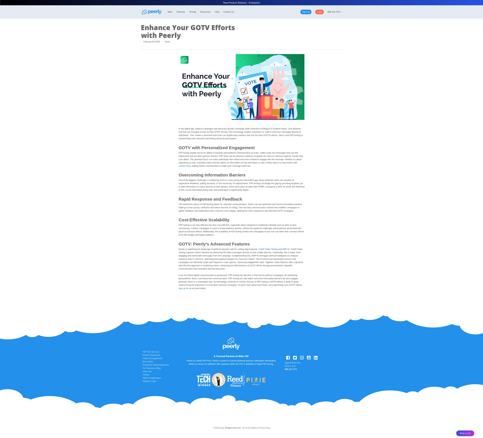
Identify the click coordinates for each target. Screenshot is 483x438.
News (167, 42)
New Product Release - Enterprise (241, 2)
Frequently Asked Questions (156, 365)
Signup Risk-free (292, 363)
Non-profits (148, 361)
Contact (146, 374)
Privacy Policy (264, 428)
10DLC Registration (152, 378)
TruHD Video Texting (268, 249)
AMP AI (285, 249)
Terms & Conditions (250, 428)
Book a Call (290, 366)
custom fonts (185, 166)
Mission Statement (151, 355)
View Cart (147, 371)
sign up (182, 288)
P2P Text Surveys (151, 352)
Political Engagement (152, 358)
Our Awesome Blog (151, 368)
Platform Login (149, 381)
